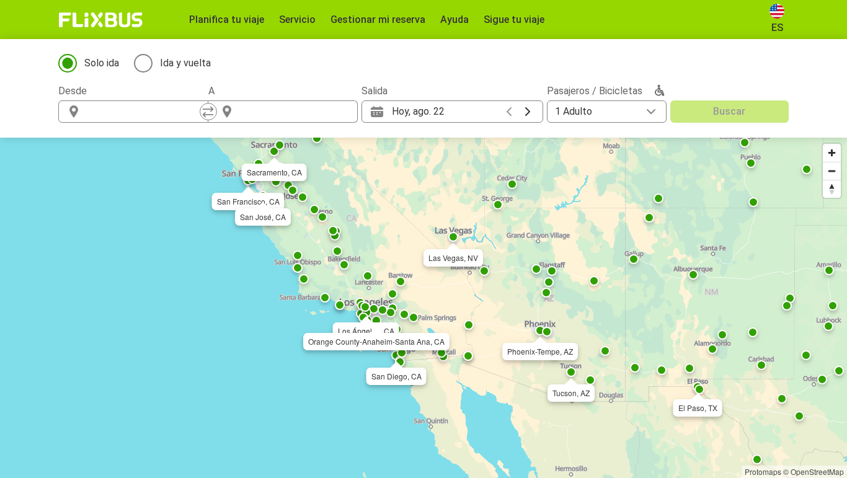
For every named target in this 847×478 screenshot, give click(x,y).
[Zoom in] (832, 153)
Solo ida (101, 63)
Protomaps (763, 471)
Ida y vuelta (185, 63)
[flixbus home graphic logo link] (100, 20)
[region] (423, 308)
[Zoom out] (832, 171)
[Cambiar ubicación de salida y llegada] (208, 111)
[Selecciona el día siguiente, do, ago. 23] (527, 111)
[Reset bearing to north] (832, 189)
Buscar (729, 111)
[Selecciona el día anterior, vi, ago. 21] (509, 111)
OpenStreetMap (817, 471)
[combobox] (144, 111)
